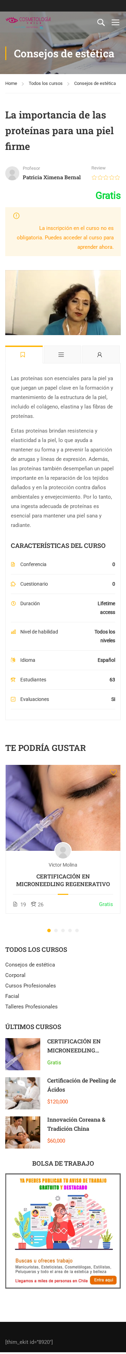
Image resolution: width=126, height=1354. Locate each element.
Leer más (63, 807)
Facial (12, 996)
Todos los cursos (46, 83)
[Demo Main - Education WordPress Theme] (28, 22)
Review (98, 168)
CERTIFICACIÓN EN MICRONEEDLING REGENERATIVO (63, 880)
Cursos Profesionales (30, 986)
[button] (49, 930)
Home (11, 83)
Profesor (31, 168)
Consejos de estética (95, 83)
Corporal (15, 975)
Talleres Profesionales (31, 1007)
